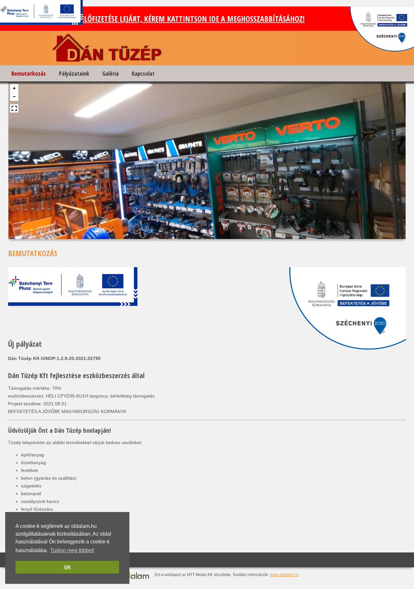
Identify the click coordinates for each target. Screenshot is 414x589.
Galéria (110, 73)
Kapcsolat (143, 73)
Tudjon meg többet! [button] (72, 550)
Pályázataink (74, 73)
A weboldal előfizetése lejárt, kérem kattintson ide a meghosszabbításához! (172, 18)
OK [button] (67, 567)
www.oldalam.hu (284, 575)
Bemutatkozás (28, 73)
